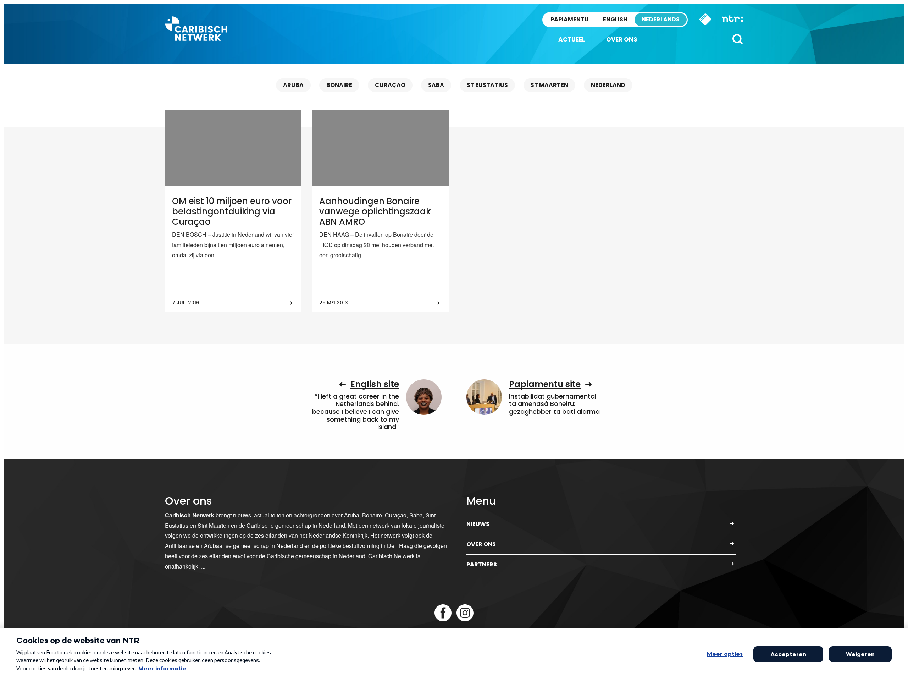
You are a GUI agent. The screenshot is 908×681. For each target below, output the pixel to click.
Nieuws (477, 524)
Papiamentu (569, 19)
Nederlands (661, 19)
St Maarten (549, 85)
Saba (436, 85)
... (203, 566)
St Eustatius (487, 85)
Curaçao (390, 85)
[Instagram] (465, 612)
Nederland (608, 85)
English (615, 19)
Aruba (293, 85)
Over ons (621, 39)
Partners (481, 564)
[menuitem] (572, 39)
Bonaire (339, 85)
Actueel (571, 39)
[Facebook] (443, 612)
